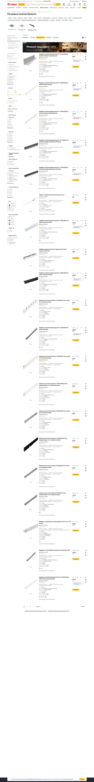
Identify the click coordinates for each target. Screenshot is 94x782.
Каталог (22, 4)
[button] (27, 1)
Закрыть (82, 779)
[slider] (7, 94)
